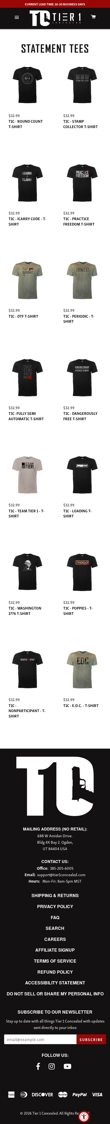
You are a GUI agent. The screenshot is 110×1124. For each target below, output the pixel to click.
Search (55, 928)
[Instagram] (53, 1065)
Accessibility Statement (55, 983)
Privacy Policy (55, 906)
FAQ (55, 917)
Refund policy (55, 972)
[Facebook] (39, 1065)
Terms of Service (55, 961)
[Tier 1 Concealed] (55, 814)
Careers (55, 939)
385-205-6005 (61, 868)
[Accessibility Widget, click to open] (84, 1117)
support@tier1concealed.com (61, 874)
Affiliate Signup (55, 950)
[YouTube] (69, 1065)
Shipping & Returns (55, 895)
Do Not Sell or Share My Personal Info (55, 994)
